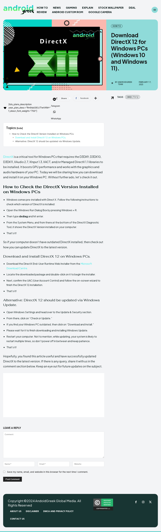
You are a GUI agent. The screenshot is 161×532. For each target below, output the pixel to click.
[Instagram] (143, 502)
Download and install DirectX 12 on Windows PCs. (40, 137)
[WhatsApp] (54, 112)
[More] (95, 98)
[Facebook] (136, 502)
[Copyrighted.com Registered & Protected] (103, 509)
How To (117, 26)
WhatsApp (56, 118)
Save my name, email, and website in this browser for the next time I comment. (47, 471)
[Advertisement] (53, 395)
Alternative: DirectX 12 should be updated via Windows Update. (48, 141)
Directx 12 (133, 97)
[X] (150, 502)
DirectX (8, 156)
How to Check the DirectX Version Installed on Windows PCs (43, 133)
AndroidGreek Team (125, 83)
